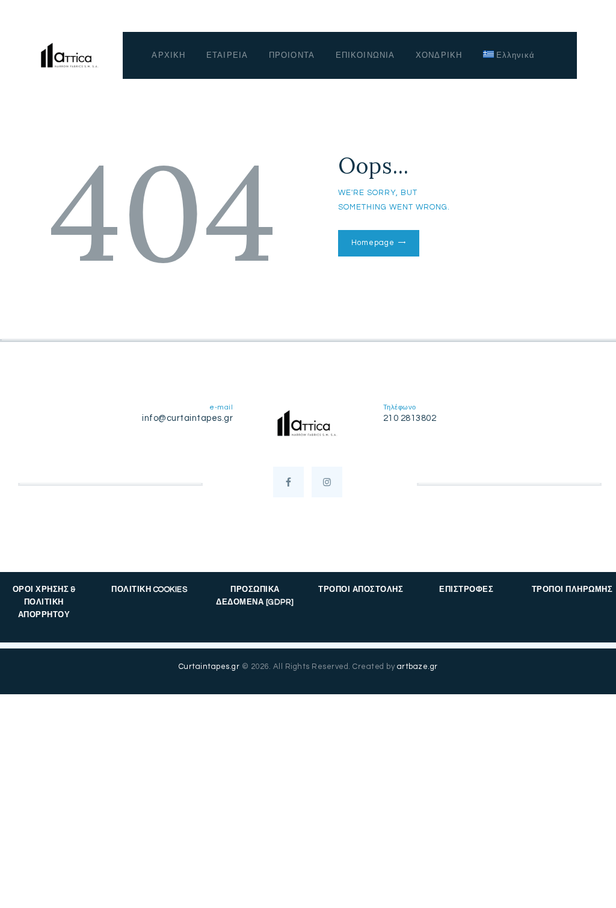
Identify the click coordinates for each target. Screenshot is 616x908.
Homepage (372, 242)
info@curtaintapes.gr (187, 418)
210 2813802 (410, 418)
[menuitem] (509, 55)
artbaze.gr (417, 666)
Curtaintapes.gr (209, 666)
